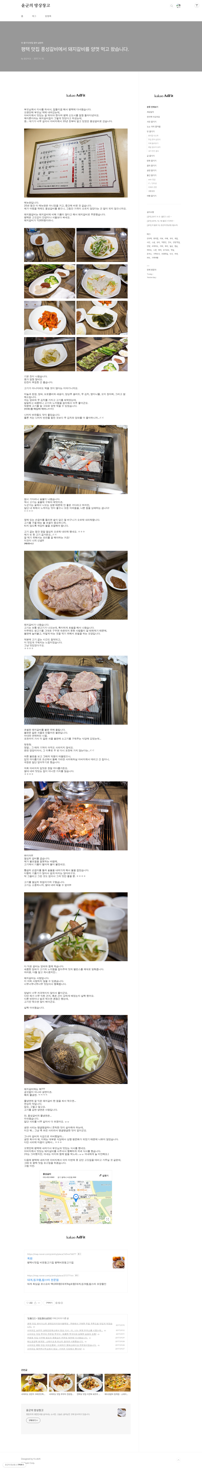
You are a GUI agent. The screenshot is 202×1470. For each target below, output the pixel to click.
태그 (34, 16)
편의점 (155, 238)
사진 (148, 242)
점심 (176, 246)
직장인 (163, 242)
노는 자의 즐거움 (153, 126)
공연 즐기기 (151, 170)
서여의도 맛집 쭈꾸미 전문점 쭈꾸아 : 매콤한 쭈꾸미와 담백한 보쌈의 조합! (61, 1334)
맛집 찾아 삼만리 (45, 1318)
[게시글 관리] (39, 1303)
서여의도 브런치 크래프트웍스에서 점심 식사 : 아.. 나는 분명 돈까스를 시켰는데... (65, 1330)
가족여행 (155, 258)
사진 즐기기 (151, 122)
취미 (159, 250)
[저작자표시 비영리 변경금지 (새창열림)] (59, 1303)
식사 (171, 254)
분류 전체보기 (152, 107)
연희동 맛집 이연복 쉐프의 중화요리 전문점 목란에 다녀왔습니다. (57, 1337)
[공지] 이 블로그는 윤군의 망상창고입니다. (162, 225)
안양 (148, 246)
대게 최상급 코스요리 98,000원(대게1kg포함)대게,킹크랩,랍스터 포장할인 (66, 1283)
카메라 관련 (152, 187)
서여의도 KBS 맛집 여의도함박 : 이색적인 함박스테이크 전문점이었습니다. (62, 1345)
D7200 (166, 250)
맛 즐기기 (31, 1318)
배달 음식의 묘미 (154, 147)
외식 (148, 258)
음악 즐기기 (151, 165)
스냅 (153, 242)
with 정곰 (151, 179)
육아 (166, 246)
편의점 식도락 (153, 136)
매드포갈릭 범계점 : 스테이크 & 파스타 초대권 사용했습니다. (55, 1341)
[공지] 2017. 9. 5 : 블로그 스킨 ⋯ (159, 217)
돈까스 (149, 254)
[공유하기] (35, 1303)
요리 (158, 242)
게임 (176, 238)
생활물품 (151, 191)
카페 (166, 238)
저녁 (176, 254)
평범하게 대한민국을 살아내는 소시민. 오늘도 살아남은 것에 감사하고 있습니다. (58, 1414)
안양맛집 (164, 254)
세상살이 (150, 112)
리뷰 (161, 238)
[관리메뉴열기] (197, 5)
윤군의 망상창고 (35, 6)
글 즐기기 (151, 156)
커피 (161, 246)
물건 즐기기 (151, 175)
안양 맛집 (176, 242)
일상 (171, 246)
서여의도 (155, 246)
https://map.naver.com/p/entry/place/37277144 (50, 1275)
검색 (171, 6)
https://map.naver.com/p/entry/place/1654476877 (51, 1254)
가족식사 (156, 254)
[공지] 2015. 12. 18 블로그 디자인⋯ (160, 221)
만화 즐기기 (151, 161)
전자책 (149, 238)
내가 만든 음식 (153, 151)
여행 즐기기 (151, 196)
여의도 (149, 250)
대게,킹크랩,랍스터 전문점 (43, 1279)
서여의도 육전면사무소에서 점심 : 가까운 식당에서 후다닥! (54, 1349)
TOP (178, 1460)
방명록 (48, 16)
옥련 (30, 1258)
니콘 (155, 250)
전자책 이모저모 (153, 117)
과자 (171, 238)
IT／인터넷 (152, 183)
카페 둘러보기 (153, 143)
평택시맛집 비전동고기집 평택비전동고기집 (50, 1262)
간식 (169, 242)
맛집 (172, 250)
